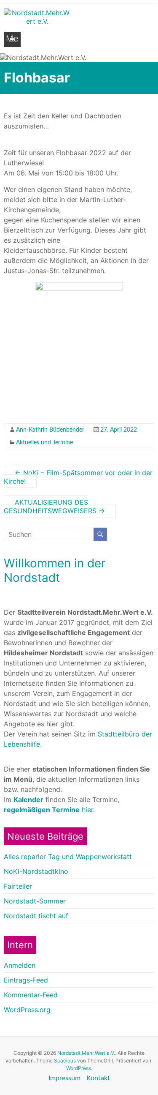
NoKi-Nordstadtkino (36, 871)
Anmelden (19, 965)
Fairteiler (18, 886)
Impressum (64, 1078)
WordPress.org (27, 1009)
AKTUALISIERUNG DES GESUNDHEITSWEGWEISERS (54, 506)
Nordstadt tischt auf (36, 916)
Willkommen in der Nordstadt (54, 570)
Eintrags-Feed (26, 980)
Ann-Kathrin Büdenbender (50, 430)
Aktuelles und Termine (44, 443)
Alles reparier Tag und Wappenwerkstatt (68, 856)
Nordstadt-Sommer (35, 901)
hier (48, 809)
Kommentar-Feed (31, 995)
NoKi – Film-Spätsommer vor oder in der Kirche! (78, 476)
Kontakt (98, 1078)
